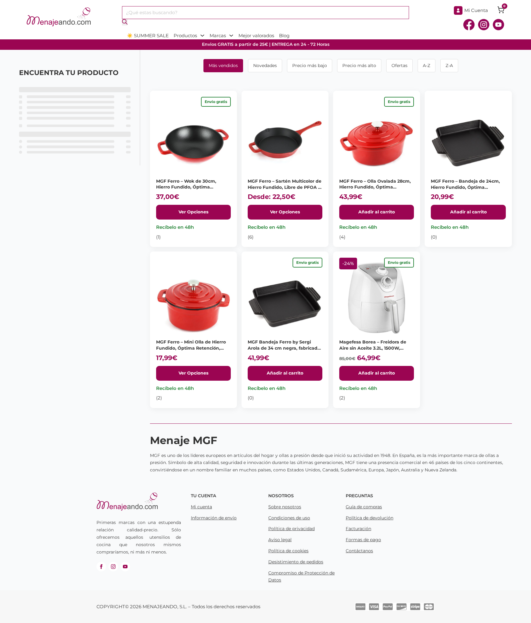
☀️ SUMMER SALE (148, 35)
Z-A (449, 65)
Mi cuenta (201, 507)
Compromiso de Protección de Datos (301, 576)
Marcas (218, 35)
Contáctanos (359, 551)
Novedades (265, 65)
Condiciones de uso (289, 518)
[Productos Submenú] (202, 35)
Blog (284, 35)
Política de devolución (369, 518)
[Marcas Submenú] (231, 35)
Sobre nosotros (284, 507)
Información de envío (214, 518)
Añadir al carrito (376, 212)
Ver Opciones (193, 212)
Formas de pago (363, 539)
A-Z (426, 65)
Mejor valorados (256, 35)
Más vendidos (223, 65)
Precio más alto (359, 65)
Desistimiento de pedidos (295, 562)
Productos (185, 35)
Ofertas (399, 65)
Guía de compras (364, 507)
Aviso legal (280, 539)
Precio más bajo (309, 65)
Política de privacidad (291, 528)
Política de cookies (288, 551)
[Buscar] (125, 22)
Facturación (358, 528)
